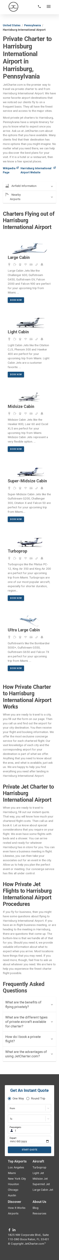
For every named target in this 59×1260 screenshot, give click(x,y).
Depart (13, 1138)
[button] (29, 186)
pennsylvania (32, 25)
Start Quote (29, 1149)
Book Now (16, 300)
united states (11, 25)
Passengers (15, 1127)
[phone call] (39, 7)
